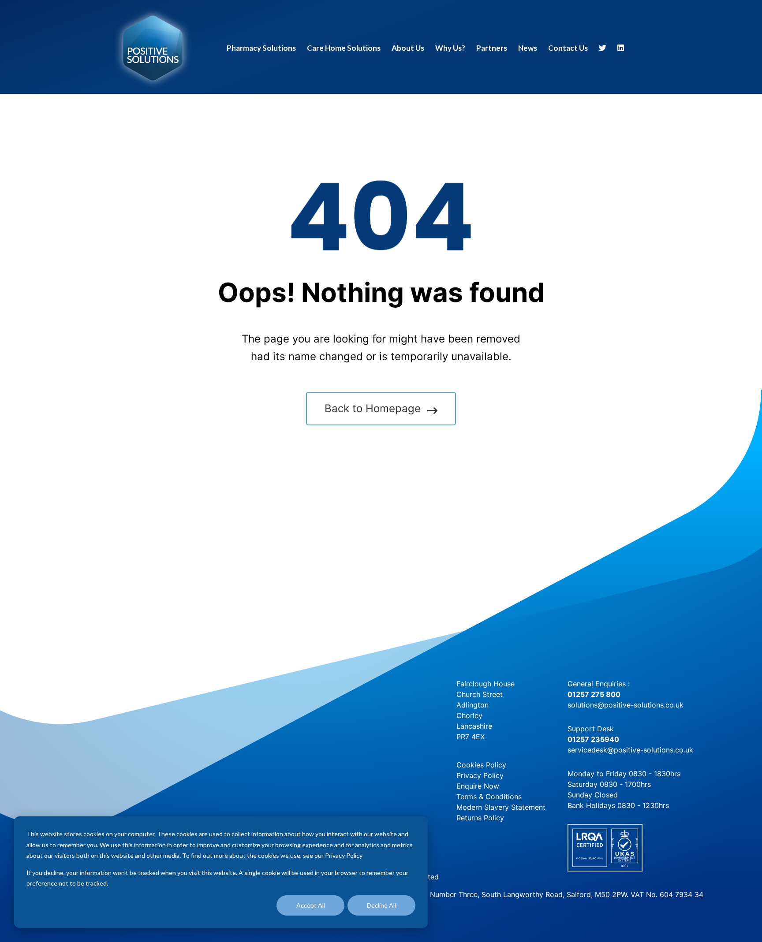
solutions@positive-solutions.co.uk (626, 704)
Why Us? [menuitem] (450, 47)
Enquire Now (477, 786)
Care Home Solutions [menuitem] (344, 47)
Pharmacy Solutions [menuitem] (261, 47)
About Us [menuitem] (408, 47)
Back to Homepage (373, 408)
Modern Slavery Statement (500, 807)
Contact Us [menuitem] (568, 47)
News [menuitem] (527, 47)
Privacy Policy (480, 775)
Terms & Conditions (489, 796)
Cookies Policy (481, 764)
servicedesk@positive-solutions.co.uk (630, 749)
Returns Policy (480, 817)
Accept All (310, 905)
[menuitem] (603, 49)
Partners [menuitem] (491, 47)
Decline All (381, 905)
